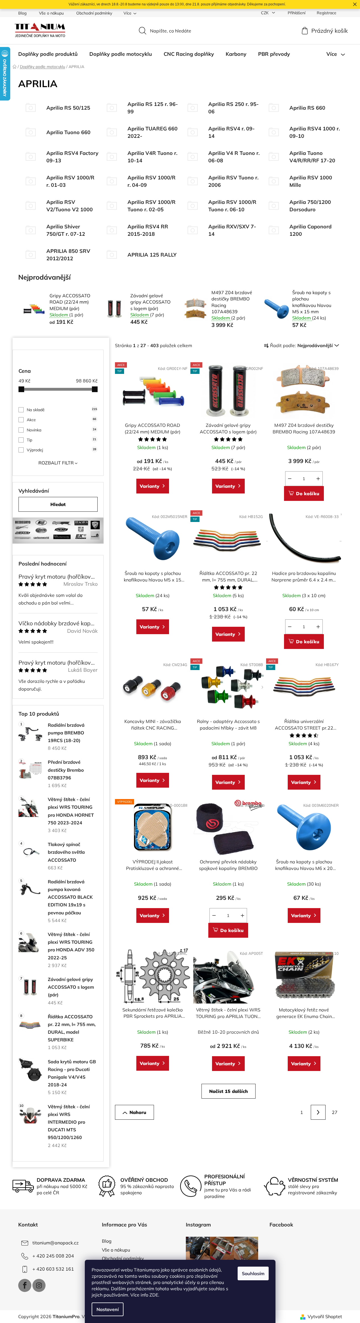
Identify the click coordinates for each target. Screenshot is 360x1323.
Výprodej (61, 449)
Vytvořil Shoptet (325, 1316)
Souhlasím (253, 1273)
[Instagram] (39, 1285)
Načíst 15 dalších (228, 1091)
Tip (61, 440)
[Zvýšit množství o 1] (318, 479)
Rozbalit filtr (56, 463)
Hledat (58, 504)
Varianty (149, 486)
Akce (61, 419)
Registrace (326, 12)
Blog (22, 13)
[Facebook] (24, 1285)
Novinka (61, 430)
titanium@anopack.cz (55, 1243)
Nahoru (137, 1112)
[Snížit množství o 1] (289, 479)
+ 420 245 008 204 (53, 1256)
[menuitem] (48, 54)
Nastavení (107, 1309)
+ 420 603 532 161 (53, 1269)
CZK (265, 12)
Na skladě (62, 409)
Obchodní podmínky (94, 13)
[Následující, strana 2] (318, 1112)
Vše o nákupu (51, 13)
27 (335, 1112)
